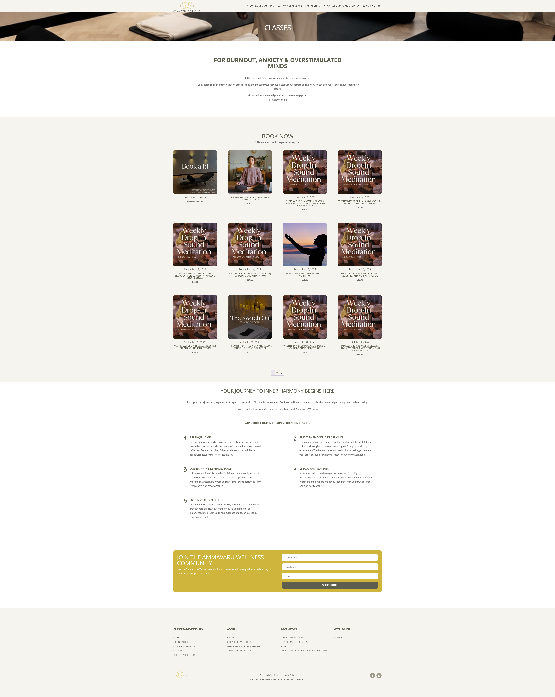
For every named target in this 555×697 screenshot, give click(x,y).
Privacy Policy (288, 675)
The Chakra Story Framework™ (342, 6)
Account (368, 6)
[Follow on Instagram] (379, 675)
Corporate (311, 6)
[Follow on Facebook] (372, 675)
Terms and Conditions (269, 675)
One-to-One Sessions (290, 6)
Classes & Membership (259, 6)
